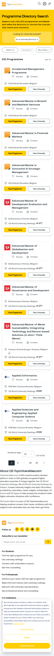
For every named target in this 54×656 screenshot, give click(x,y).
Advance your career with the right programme (23, 579)
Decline (27, 637)
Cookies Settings (27, 629)
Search (9, 50)
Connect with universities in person (18, 563)
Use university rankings (12, 559)
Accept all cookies (27, 646)
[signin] (44, 3)
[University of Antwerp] (7, 202)
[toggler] (50, 3)
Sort (46, 59)
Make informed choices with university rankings (23, 583)
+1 (9, 352)
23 (30, 463)
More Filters (43, 50)
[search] (39, 4)
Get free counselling (11, 567)
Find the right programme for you (17, 555)
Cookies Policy (18, 624)
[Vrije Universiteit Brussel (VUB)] (7, 377)
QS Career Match (8, 501)
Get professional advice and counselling (20, 591)
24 (37, 463)
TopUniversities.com (9, 475)
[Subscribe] (48, 542)
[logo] (12, 3)
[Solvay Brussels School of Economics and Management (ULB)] (7, 70)
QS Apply (15, 493)
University (26, 50)
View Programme (15, 89)
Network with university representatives (20, 587)
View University (39, 89)
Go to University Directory (26, 39)
